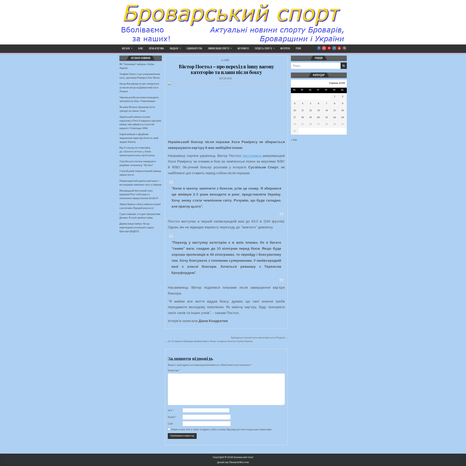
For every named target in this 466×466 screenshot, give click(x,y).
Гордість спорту (263, 48)
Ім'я (171, 410)
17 (294, 117)
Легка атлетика (156, 48)
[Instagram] (334, 48)
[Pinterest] (329, 48)
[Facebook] (319, 48)
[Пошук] (344, 48)
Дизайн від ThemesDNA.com (233, 462)
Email (172, 417)
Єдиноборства (194, 48)
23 (342, 117)
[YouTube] (339, 48)
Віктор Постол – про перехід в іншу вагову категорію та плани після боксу (226, 69)
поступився (251, 156)
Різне (298, 48)
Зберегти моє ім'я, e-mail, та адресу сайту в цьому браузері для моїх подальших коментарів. (221, 429)
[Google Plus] (324, 48)
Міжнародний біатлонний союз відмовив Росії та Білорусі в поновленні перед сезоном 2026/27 (139, 194)
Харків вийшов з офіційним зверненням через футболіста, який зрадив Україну (138, 138)
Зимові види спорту (218, 48)
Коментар (174, 370)
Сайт (170, 423)
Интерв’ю (285, 48)
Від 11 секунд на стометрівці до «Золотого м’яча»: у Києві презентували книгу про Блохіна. (137, 151)
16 (342, 110)
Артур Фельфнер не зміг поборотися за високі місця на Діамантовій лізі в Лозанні (139, 87)
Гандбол (174, 48)
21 (326, 117)
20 (318, 117)
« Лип (294, 140)
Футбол (126, 48)
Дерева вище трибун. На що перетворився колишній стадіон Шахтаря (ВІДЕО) (136, 227)
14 (326, 110)
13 (318, 110)
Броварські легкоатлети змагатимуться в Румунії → (259, 337)
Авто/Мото (243, 48)
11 (302, 110)
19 (310, 117)
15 (334, 110)
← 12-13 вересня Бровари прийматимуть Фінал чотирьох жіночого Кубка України (208, 341)
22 (334, 117)
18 (302, 117)
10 (294, 110)
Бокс (140, 48)
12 (310, 110)
